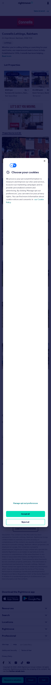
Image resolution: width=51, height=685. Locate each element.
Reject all (25, 522)
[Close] (44, 161)
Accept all (25, 514)
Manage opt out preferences (25, 503)
